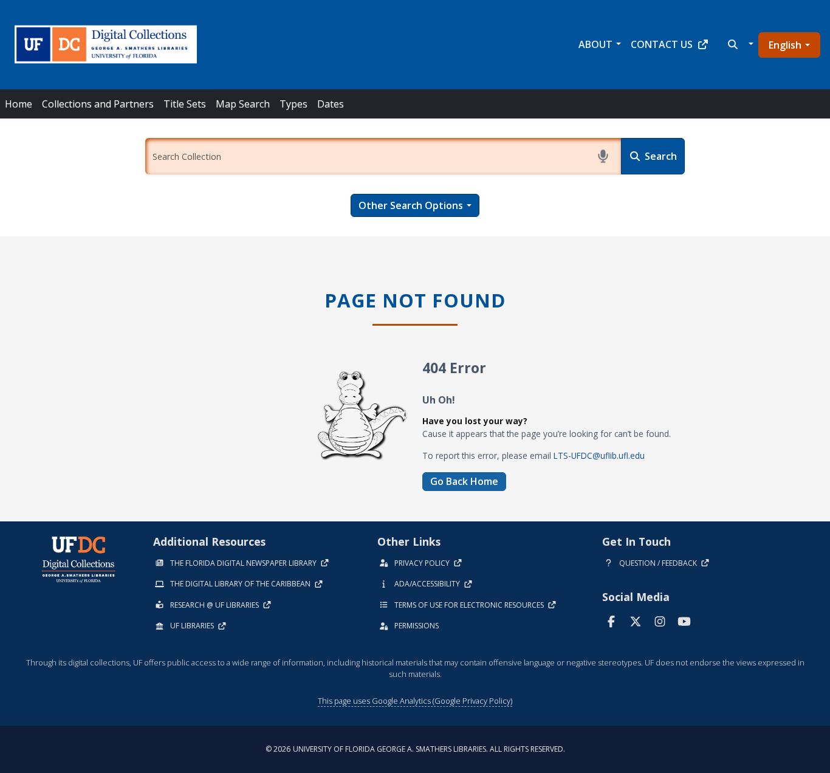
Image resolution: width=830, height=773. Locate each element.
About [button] (595, 44)
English (785, 45)
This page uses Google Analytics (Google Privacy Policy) (415, 700)
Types (293, 104)
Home (18, 104)
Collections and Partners (98, 104)
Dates (330, 104)
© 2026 (415, 749)
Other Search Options (410, 205)
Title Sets (184, 104)
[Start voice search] (603, 156)
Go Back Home (464, 481)
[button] (739, 44)
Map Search (243, 104)
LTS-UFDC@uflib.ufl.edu (599, 455)
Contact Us (662, 44)
